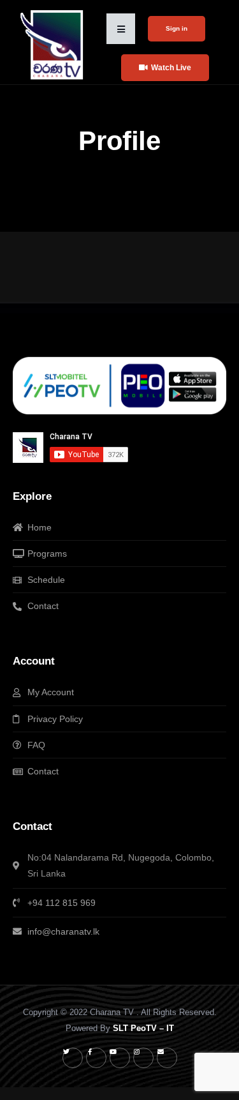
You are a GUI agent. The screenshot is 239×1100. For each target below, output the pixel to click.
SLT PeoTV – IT (143, 1028)
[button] (120, 28)
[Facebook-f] (96, 1058)
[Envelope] (167, 1058)
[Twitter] (72, 1058)
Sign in (176, 28)
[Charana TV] (53, 45)
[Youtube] (120, 1058)
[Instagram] (143, 1058)
